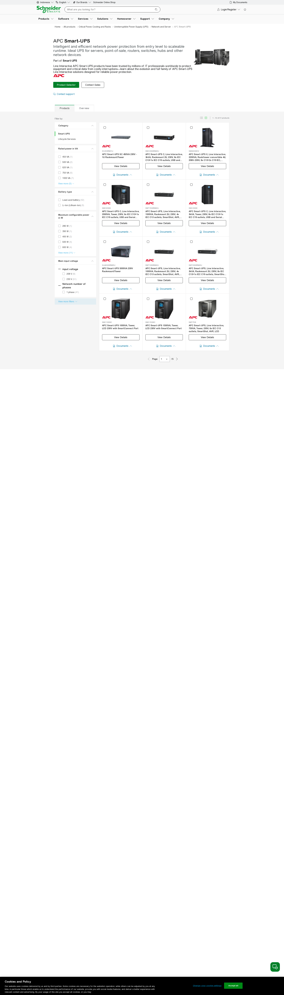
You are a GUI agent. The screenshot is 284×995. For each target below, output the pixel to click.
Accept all (233, 986)
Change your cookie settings (207, 986)
